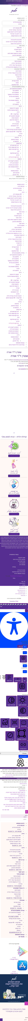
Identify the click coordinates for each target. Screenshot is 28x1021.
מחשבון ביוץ (16, 90)
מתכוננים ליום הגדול (16, 39)
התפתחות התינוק (17, 55)
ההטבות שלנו (15, 118)
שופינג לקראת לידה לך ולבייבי (14, 41)
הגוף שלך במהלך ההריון (15, 30)
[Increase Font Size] (25, 646)
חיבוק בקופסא (21, 18)
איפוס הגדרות (23, 756)
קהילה (20, 135)
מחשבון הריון (15, 92)
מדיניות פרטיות (8, 775)
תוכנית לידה (15, 124)
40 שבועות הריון (17, 28)
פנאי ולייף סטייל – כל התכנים (14, 898)
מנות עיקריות (15, 81)
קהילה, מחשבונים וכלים (18, 86)
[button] (26, 610)
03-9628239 (22, 369)
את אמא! (19, 47)
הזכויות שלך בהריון (17, 63)
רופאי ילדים (13, 359)
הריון (23, 26)
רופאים (17, 359)
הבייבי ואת (22, 45)
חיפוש (26, 815)
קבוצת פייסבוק (15, 139)
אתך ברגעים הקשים (16, 36)
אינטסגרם (16, 141)
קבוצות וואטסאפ (20, 176)
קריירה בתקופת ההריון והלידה (14, 67)
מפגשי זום (21, 936)
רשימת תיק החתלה (14, 165)
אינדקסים (19, 143)
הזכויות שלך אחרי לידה (15, 65)
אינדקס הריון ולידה (14, 157)
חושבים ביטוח (18, 61)
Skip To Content (23, 751)
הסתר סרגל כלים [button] (22, 646)
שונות (17, 83)
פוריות (20, 24)
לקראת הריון (21, 20)
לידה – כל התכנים (17, 857)
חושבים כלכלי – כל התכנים (14, 886)
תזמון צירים (16, 104)
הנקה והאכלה (18, 49)
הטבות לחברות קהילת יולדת (14, 129)
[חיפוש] (1, 1019)
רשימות (20, 159)
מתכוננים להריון (17, 22)
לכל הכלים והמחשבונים (15, 932)
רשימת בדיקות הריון (13, 161)
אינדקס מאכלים (14, 145)
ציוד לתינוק (16, 174)
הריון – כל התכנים (17, 845)
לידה (23, 38)
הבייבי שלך (19, 51)
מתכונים (19, 79)
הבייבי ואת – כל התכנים (15, 869)
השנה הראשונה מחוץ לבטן (15, 53)
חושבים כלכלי (21, 59)
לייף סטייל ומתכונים (20, 69)
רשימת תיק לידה (14, 163)
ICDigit (16, 601)
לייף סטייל (19, 77)
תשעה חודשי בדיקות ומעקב (14, 32)
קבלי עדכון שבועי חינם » (14, 3)
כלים (20, 106)
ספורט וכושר (18, 75)
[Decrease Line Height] (25, 671)
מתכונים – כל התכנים (16, 908)
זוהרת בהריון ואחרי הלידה (15, 73)
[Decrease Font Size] (25, 652)
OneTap (20, 643)
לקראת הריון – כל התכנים (15, 831)
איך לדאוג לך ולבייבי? (16, 34)
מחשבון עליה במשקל (13, 94)
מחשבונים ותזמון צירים (16, 88)
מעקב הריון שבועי (14, 108)
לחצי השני (22, 57)
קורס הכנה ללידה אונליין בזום (17, 178)
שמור (7, 809)
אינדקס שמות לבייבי (13, 147)
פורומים (17, 137)
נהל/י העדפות (9, 776)
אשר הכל (4, 776)
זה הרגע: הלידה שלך (16, 43)
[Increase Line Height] (25, 665)
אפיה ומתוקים (15, 84)
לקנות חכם (19, 71)
